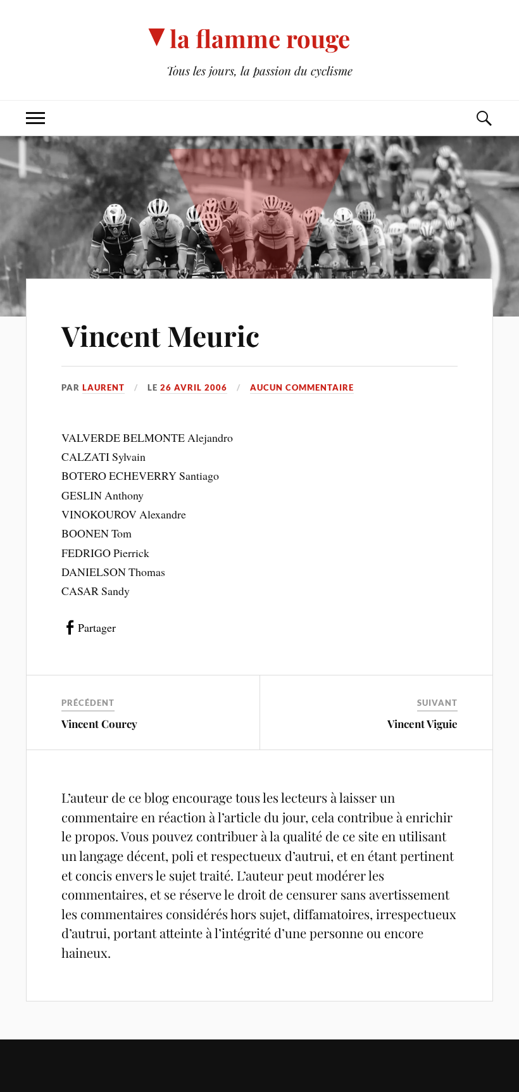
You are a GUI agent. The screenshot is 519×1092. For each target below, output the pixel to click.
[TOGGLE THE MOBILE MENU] (35, 118)
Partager (97, 627)
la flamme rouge (260, 38)
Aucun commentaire (302, 387)
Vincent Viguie (422, 724)
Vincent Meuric (160, 335)
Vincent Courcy (99, 724)
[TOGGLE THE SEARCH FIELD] (483, 118)
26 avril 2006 (193, 387)
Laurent (103, 387)
